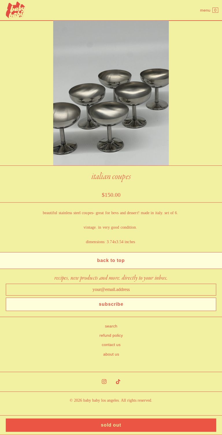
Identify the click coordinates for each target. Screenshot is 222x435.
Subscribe (111, 304)
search (111, 326)
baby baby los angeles (101, 400)
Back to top (111, 260)
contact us (111, 344)
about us (111, 354)
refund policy (111, 335)
